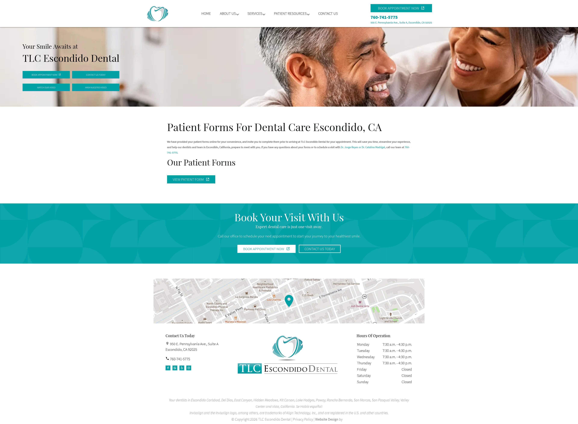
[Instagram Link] (188, 368)
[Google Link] (174, 368)
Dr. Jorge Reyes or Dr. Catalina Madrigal (363, 147)
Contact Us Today (95, 74)
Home (206, 13)
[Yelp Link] (181, 368)
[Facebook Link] (168, 368)
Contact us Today (320, 248)
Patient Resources (290, 13)
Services (254, 13)
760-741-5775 (384, 17)
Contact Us (328, 13)
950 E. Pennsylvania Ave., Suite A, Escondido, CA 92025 (401, 22)
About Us (228, 13)
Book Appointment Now (398, 8)
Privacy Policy (303, 419)
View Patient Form (188, 179)
